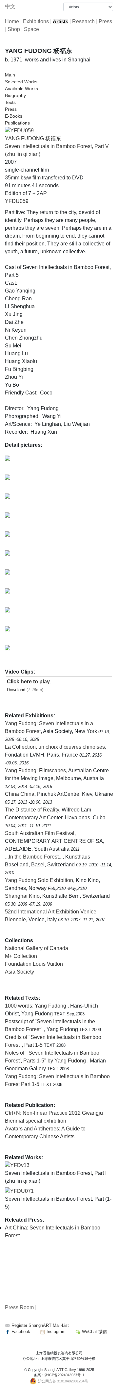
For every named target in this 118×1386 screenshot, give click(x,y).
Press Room (19, 1307)
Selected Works (21, 81)
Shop (14, 29)
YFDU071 (22, 1191)
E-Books (13, 116)
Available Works (21, 88)
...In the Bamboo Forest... (34, 857)
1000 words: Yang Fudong (36, 1006)
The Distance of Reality (32, 809)
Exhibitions (36, 21)
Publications (17, 122)
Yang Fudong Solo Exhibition (39, 880)
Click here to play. (29, 681)
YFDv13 (20, 1165)
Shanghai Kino (22, 896)
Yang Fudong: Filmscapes (35, 770)
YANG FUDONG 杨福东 (33, 138)
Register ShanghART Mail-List (40, 1325)
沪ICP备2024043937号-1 (64, 1375)
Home (12, 21)
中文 (10, 6)
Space (31, 29)
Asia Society (19, 972)
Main (10, 74)
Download (16, 689)
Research (83, 21)
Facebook (20, 1331)
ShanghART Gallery (60, 1370)
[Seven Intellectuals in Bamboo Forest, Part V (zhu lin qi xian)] (19, 130)
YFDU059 (17, 201)
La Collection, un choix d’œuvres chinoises (55, 747)
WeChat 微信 (94, 1331)
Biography (15, 95)
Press (105, 21)
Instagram (55, 1331)
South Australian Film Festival (39, 833)
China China (19, 794)
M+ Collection (21, 956)
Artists (60, 21)
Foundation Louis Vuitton (34, 964)
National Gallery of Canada (36, 948)
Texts (10, 102)
